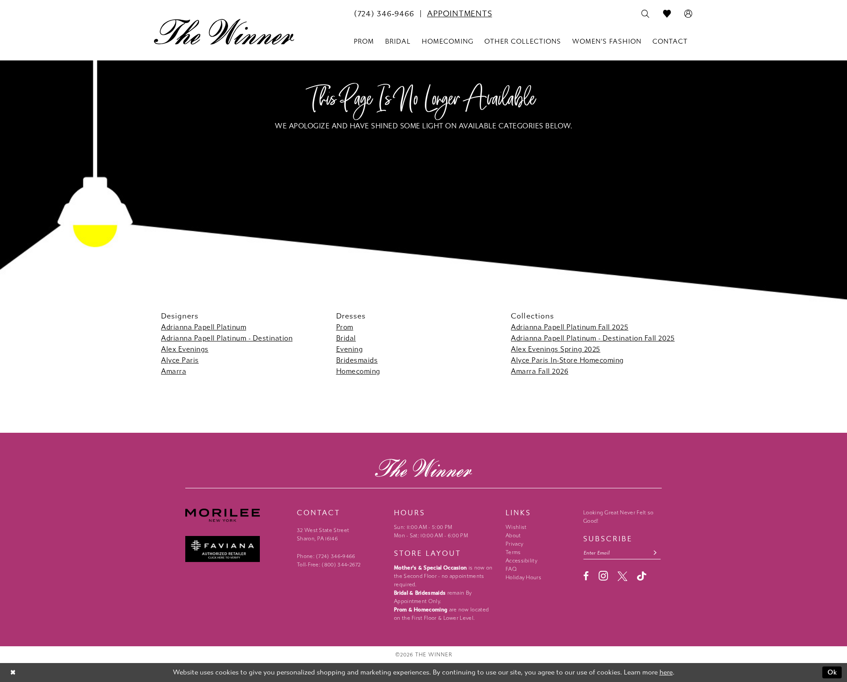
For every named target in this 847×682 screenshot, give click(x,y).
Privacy (514, 544)
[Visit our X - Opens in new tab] (622, 576)
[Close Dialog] (13, 672)
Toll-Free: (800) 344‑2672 (329, 565)
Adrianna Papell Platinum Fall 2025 (569, 327)
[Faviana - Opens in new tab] (236, 549)
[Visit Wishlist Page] (667, 14)
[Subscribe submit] (655, 553)
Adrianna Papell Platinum (203, 327)
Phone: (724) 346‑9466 (326, 556)
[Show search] (645, 14)
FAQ (511, 569)
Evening (349, 349)
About (513, 535)
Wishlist (516, 527)
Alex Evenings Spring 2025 (555, 349)
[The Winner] (224, 32)
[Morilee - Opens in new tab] (236, 515)
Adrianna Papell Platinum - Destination (226, 338)
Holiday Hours (523, 577)
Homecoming (358, 371)
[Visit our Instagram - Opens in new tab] (603, 575)
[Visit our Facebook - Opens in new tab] (586, 576)
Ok (833, 672)
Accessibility (521, 561)
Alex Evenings (185, 349)
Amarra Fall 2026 (539, 371)
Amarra (173, 371)
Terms (513, 552)
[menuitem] (383, 14)
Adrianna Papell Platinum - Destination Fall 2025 (593, 338)
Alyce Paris (180, 360)
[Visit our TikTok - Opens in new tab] (641, 576)
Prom (344, 327)
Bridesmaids (357, 360)
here (666, 672)
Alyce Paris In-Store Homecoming (567, 360)
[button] (688, 14)
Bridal (346, 338)
